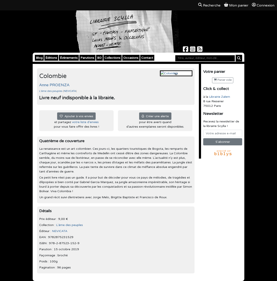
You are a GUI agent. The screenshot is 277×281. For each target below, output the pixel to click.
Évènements (69, 58)
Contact (147, 58)
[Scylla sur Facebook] (186, 50)
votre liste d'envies (85, 122)
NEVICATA (70, 91)
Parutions (87, 58)
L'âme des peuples (51, 91)
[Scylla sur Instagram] (193, 50)
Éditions (51, 58)
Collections (113, 58)
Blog (39, 58)
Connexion (265, 5)
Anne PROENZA (54, 85)
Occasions (130, 58)
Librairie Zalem (219, 97)
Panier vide (224, 80)
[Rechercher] (239, 58)
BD (99, 58)
